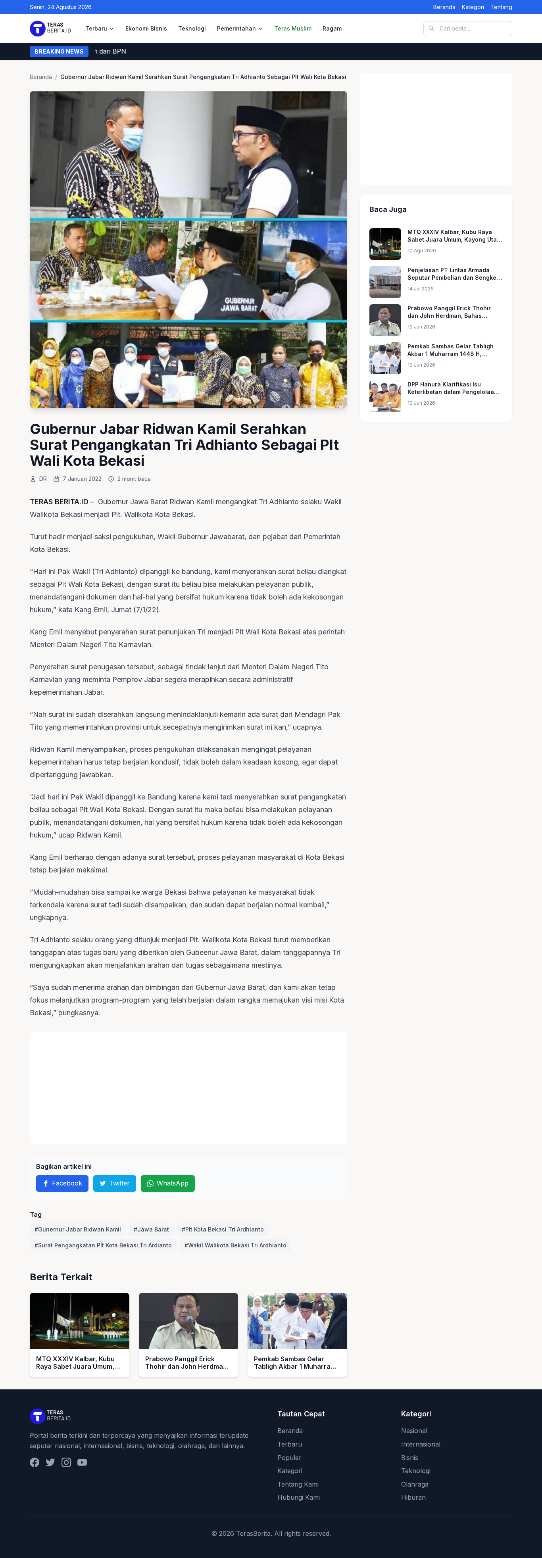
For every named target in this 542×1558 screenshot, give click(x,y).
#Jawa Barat (151, 1229)
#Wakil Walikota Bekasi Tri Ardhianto (235, 1245)
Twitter (119, 1183)
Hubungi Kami (298, 1497)
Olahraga (415, 1484)
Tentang (501, 7)
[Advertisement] (188, 1087)
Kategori (473, 7)
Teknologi (192, 28)
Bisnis (409, 1458)
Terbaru (96, 28)
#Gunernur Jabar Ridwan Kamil (78, 1229)
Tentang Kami (298, 1484)
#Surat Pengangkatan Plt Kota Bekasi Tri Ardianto (103, 1245)
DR (43, 478)
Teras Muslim (292, 28)
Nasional (414, 1431)
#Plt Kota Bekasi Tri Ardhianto (223, 1229)
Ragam (332, 28)
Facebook (67, 1183)
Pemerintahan (236, 28)
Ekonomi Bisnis (146, 28)
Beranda (444, 7)
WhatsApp (172, 1183)
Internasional (420, 1444)
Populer (289, 1458)
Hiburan (413, 1497)
